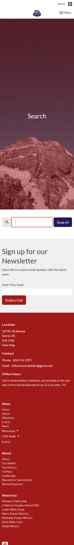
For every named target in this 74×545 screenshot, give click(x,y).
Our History (9, 467)
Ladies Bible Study (13, 509)
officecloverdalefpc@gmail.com (32, 365)
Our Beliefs (9, 463)
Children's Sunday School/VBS (20, 505)
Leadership (9, 475)
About (6, 413)
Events (6, 422)
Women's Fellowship (14, 501)
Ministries (8, 417)
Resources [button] (8, 431)
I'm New (7, 471)
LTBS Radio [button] (9, 436)
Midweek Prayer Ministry (17, 517)
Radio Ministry (11, 526)
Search (61, 3)
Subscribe (14, 300)
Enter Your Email (13, 284)
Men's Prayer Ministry (15, 513)
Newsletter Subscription (17, 480)
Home (5, 409)
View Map (8, 345)
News (5, 426)
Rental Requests (12, 484)
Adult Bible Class (12, 522)
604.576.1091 (22, 360)
